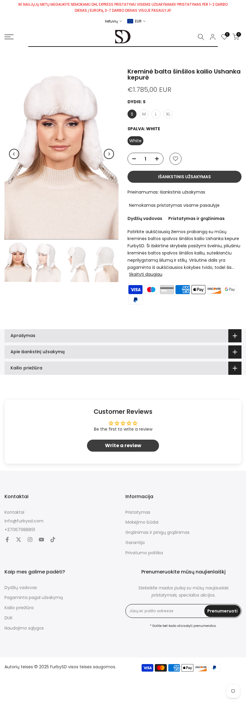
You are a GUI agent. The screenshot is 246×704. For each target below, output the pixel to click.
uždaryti (6, 7)
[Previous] (14, 154)
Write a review (123, 445)
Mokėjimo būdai (141, 522)
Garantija (135, 543)
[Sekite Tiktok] (53, 539)
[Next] (109, 154)
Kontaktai (14, 512)
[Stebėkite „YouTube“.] (41, 539)
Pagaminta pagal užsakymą (33, 597)
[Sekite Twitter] (18, 539)
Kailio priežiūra (19, 608)
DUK (8, 618)
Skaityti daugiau (145, 274)
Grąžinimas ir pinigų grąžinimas (157, 532)
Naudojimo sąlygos (24, 628)
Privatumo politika (144, 553)
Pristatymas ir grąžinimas (196, 218)
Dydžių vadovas (145, 218)
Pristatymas (137, 512)
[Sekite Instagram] (30, 539)
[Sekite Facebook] (7, 539)
